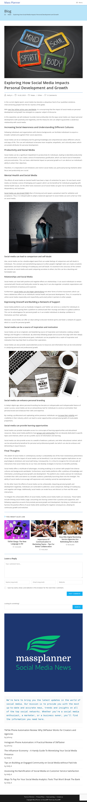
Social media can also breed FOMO (16, 193)
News (33, 95)
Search (77, 607)
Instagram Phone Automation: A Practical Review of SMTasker (34, 742)
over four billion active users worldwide (22, 109)
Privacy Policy (40, 797)
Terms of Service (29, 797)
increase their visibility (66, 415)
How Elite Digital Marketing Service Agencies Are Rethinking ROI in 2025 (70, 539)
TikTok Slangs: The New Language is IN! (17, 542)
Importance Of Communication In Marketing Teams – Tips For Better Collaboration (43, 543)
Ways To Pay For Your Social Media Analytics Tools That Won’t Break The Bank (42, 779)
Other (40, 95)
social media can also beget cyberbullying (29, 292)
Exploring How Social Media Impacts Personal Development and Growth (36, 14)
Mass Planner (12, 2)
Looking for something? (11, 603)
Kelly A (9, 95)
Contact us (60, 797)
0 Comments (52, 95)
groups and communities (46, 433)
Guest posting (50, 797)
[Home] (5, 14)
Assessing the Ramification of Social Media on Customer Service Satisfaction (41, 771)
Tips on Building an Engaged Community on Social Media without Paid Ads (40, 762)
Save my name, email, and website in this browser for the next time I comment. (36, 588)
